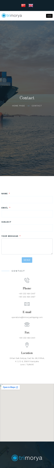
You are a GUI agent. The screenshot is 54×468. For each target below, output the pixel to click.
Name (4, 194)
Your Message (9, 236)
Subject (6, 222)
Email (4, 208)
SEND (27, 260)
